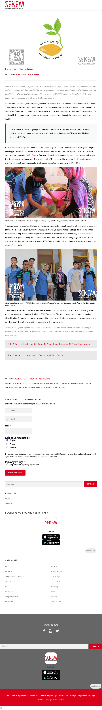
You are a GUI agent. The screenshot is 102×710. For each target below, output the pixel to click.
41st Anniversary (20, 383)
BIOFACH (8, 571)
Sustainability (63, 696)
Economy (54, 586)
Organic (65, 383)
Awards (54, 566)
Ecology (33, 379)
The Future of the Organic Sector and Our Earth (35, 355)
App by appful (90, 551)
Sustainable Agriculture (53, 387)
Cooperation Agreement (15, 576)
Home (8, 696)
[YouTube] (50, 630)
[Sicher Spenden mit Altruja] (1, 708)
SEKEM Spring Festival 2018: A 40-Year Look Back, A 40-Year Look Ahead (49, 344)
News (72, 696)
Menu (94, 5)
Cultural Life (21, 379)
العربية (7, 498)
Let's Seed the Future (50, 383)
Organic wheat (77, 383)
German (13, 447)
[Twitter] (57, 630)
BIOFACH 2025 (56, 571)
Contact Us (85, 696)
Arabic (12, 444)
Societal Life (44, 379)
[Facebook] (44, 630)
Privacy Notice (23, 456)
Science (54, 596)
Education (9, 591)
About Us (15, 696)
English (13, 440)
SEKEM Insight (10, 601)
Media (77, 696)
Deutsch (8, 503)
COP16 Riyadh (56, 576)
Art (6, 566)
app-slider (34, 383)
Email (8, 425)
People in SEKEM (11, 596)
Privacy (41, 699)
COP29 (7, 581)
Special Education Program (27, 387)
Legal (93, 696)
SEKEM (37, 74)
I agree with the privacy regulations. (25, 464)
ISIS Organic (33, 155)
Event (53, 591)
